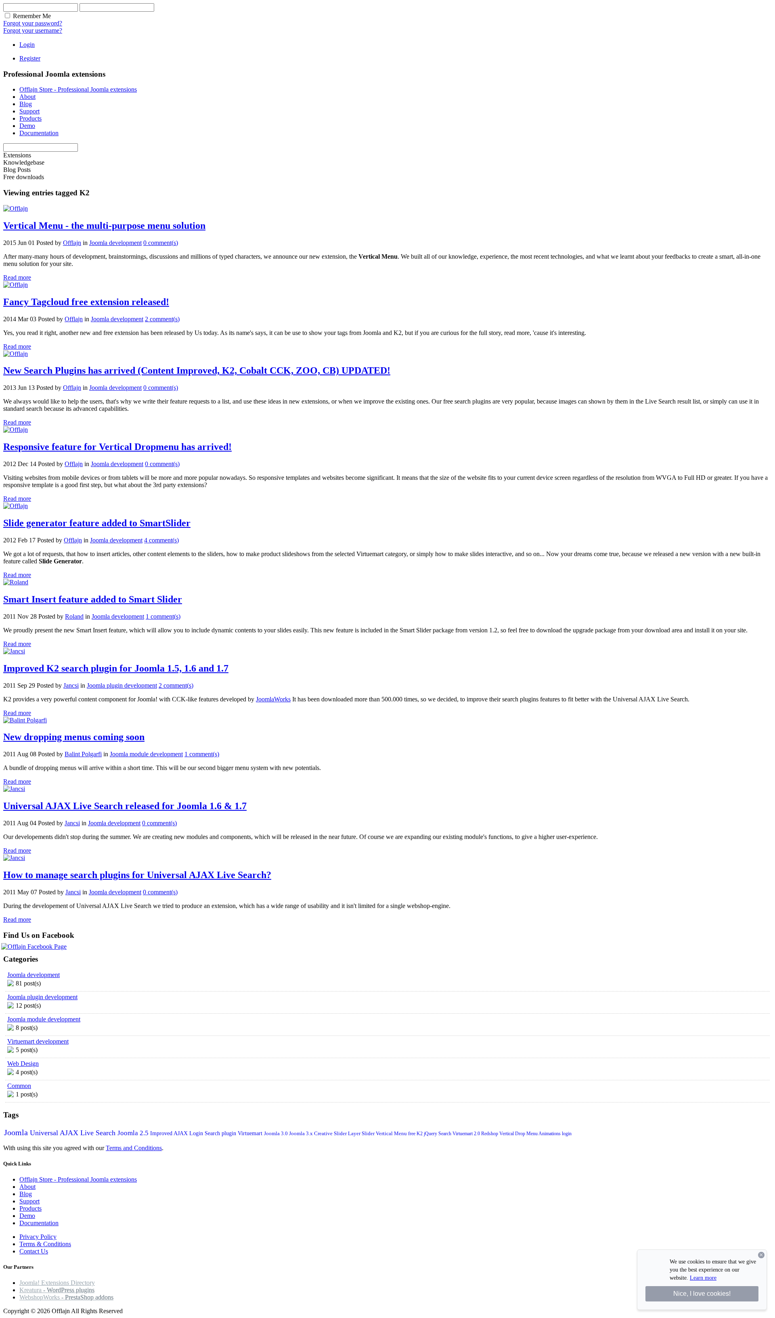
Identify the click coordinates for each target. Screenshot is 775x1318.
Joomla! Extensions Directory (57, 1282)
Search (445, 1133)
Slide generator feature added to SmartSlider (97, 523)
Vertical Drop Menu (518, 1133)
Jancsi (71, 685)
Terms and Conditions (134, 1147)
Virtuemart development (38, 1041)
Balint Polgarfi (83, 754)
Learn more (703, 1278)
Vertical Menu (392, 1133)
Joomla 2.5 (133, 1133)
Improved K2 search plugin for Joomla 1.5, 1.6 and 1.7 (115, 668)
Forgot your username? (32, 30)
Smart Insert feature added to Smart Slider (92, 599)
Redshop (490, 1133)
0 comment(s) (160, 242)
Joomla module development (146, 754)
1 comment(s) (163, 616)
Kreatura (56, 1290)
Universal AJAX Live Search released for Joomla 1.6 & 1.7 (125, 806)
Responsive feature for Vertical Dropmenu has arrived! (117, 446)
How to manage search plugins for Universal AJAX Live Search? (137, 875)
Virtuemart (251, 1133)
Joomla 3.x (301, 1133)
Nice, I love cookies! (702, 1293)
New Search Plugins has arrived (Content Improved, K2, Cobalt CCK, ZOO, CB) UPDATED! (196, 370)
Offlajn (72, 242)
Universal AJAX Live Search (73, 1133)
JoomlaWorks (273, 699)
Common (19, 1085)
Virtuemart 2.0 (466, 1133)
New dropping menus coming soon (74, 737)
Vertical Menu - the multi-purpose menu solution (104, 225)
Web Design (23, 1063)
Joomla (17, 1132)
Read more (17, 277)
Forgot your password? (32, 23)
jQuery (431, 1133)
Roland (74, 616)
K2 (420, 1133)
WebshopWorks (66, 1297)
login (567, 1133)
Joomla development (115, 242)
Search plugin (221, 1133)
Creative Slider (331, 1133)
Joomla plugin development (122, 685)
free (412, 1133)
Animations (550, 1133)
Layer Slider (362, 1133)
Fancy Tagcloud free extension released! (86, 302)
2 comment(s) (162, 319)
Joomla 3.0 (276, 1133)
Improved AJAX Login (177, 1133)
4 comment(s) (161, 540)
